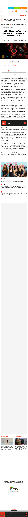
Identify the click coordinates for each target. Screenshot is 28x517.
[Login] (26, 11)
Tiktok (9, 457)
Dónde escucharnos (18, 483)
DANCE (16, 8)
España (2, 15)
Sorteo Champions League (18, 24)
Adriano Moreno (11, 65)
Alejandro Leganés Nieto (21, 65)
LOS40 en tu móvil (9, 483)
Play (26, 514)
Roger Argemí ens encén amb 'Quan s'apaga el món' (7, 446)
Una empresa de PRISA (14, 488)
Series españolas (17, 200)
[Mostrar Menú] (2, 11)
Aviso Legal (6, 481)
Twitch (19, 457)
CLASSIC (10, 8)
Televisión (7, 27)
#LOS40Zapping (16, 153)
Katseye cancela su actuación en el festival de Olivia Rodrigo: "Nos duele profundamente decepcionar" (13, 180)
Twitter (12, 62)
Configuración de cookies (18, 482)
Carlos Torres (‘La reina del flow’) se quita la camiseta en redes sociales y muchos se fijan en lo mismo (21, 447)
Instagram (6, 457)
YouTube (11, 457)
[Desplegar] (14, 510)
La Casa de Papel (4, 200)
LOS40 (3, 8)
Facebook (10, 62)
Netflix (2, 77)
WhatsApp (15, 62)
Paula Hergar (4, 65)
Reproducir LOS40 (25, 122)
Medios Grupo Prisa (14, 491)
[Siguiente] (26, 24)
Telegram (18, 62)
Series (11, 27)
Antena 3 (11, 200)
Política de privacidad (20, 481)
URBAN (22, 8)
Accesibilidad (12, 481)
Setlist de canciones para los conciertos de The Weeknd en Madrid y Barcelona (14, 194)
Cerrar (25, 19)
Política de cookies (8, 482)
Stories (22, 457)
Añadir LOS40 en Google (15, 71)
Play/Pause (14, 51)
